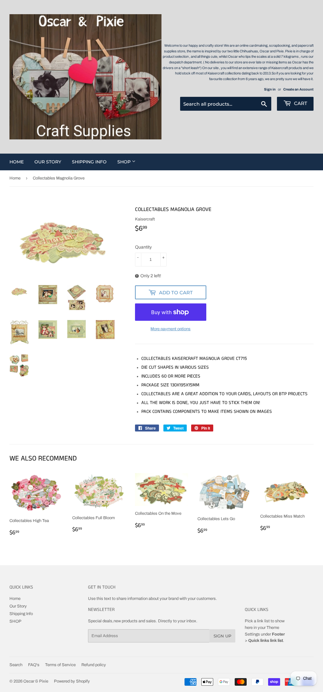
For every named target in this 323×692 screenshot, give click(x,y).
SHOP (124, 162)
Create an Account (298, 89)
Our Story (47, 162)
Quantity (143, 247)
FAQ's (33, 665)
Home (16, 162)
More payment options (170, 329)
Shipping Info (89, 162)
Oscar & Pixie (35, 681)
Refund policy (93, 665)
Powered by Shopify (72, 681)
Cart (300, 103)
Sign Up (222, 635)
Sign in (270, 89)
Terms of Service (60, 665)
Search (15, 665)
